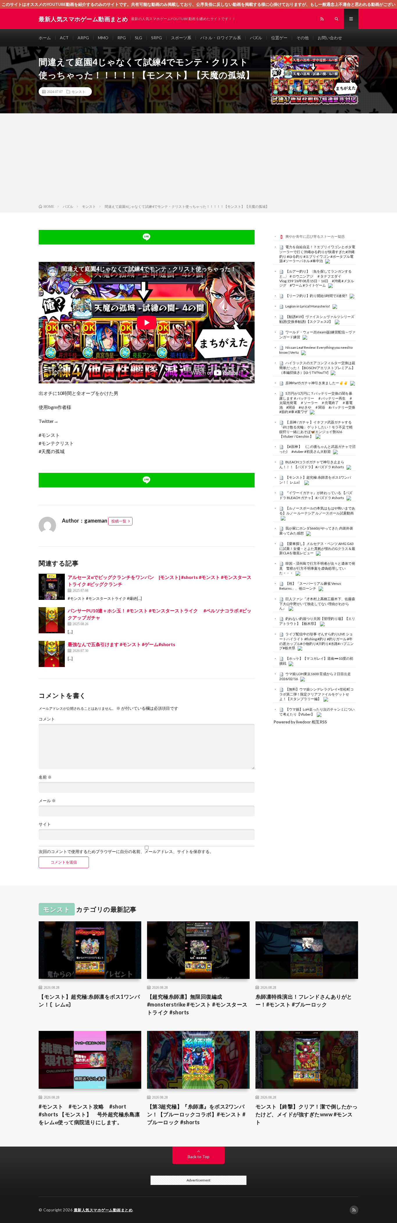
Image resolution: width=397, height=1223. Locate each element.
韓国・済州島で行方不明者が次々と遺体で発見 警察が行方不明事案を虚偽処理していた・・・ (317, 568)
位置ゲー (279, 37)
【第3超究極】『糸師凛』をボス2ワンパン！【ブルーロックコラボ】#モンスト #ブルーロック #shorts (196, 1114)
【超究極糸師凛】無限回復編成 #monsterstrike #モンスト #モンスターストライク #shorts (197, 1004)
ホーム (45, 37)
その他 (302, 37)
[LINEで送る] (147, 237)
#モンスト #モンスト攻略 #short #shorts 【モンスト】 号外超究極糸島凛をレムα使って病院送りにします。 (89, 1114)
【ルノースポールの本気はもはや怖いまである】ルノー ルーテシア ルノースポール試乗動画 (317, 510)
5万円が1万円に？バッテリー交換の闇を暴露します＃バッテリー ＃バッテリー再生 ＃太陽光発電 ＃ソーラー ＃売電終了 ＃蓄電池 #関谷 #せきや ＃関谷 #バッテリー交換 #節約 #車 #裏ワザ (317, 402)
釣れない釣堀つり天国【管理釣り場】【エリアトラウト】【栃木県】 (317, 621)
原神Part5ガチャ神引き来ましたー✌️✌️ (316, 383)
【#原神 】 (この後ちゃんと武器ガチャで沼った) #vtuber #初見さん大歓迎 (317, 449)
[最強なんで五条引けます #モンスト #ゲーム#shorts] (52, 654)
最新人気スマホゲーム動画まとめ (103, 1210)
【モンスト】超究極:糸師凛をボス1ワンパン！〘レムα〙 (89, 1000)
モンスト (78, 91)
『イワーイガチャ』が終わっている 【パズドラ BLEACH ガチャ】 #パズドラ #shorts (315, 495)
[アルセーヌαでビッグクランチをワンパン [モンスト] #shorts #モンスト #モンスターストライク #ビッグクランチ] (52, 587)
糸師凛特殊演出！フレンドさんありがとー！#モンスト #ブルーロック (303, 1000)
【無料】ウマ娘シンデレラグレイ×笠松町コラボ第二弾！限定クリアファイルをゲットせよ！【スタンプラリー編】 (316, 694)
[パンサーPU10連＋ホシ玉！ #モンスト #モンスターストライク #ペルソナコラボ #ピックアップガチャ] (52, 620)
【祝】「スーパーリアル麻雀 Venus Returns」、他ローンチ (310, 586)
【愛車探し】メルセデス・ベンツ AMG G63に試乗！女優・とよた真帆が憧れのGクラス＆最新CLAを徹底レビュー (317, 548)
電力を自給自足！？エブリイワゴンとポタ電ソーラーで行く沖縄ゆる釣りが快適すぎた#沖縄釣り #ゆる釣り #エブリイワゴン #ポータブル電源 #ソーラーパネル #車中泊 (317, 254)
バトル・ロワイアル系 (220, 37)
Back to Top (199, 1156)
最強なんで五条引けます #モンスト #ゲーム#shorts (121, 644)
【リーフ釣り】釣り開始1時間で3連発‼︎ (316, 296)
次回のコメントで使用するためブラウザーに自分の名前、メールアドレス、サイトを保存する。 (126, 852)
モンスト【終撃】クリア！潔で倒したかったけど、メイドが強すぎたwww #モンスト (306, 1114)
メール (47, 801)
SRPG (156, 37)
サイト (45, 824)
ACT (64, 37)
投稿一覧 (118, 521)
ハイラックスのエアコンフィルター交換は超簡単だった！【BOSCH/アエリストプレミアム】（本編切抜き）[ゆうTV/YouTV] (317, 368)
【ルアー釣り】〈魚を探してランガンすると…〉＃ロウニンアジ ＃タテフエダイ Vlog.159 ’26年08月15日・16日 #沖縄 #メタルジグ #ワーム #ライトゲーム (316, 278)
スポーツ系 (181, 37)
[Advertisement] (198, 160)
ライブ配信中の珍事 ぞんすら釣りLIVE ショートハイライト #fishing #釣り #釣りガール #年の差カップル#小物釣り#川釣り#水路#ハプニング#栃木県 (316, 641)
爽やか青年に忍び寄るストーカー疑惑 (315, 236)
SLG (138, 37)
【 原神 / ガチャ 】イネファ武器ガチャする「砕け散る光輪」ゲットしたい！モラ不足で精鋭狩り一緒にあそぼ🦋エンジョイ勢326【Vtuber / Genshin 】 (316, 429)
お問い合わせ (330, 37)
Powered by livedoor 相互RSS (300, 721)
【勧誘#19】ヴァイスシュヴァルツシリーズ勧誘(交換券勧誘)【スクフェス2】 (316, 319)
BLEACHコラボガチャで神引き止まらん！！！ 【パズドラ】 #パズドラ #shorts (311, 464)
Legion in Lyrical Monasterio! (307, 306)
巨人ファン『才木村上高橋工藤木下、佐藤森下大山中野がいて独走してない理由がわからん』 (317, 604)
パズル (256, 37)
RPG (121, 37)
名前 (45, 777)
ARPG (83, 37)
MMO (103, 37)
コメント (47, 719)
